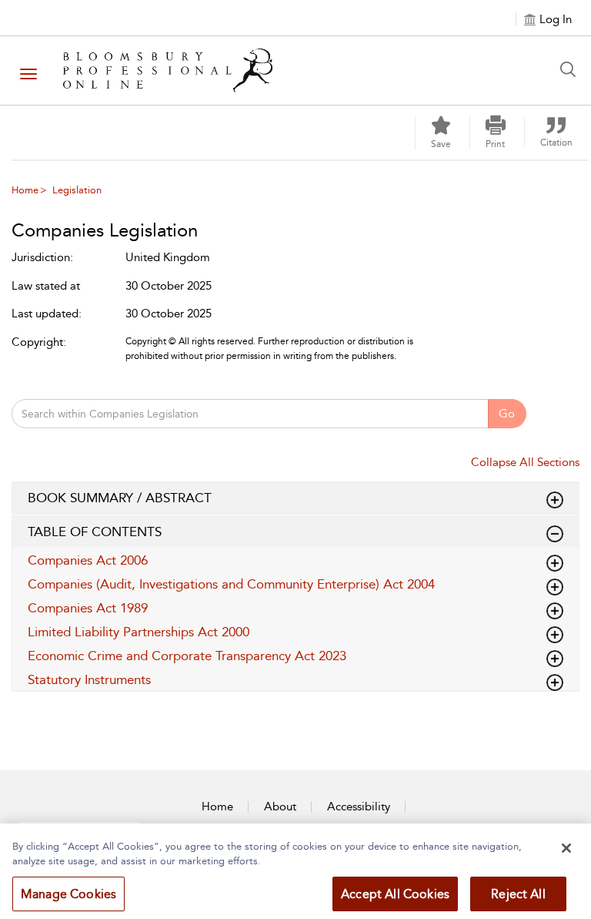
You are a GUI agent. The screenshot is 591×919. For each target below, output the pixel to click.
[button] (496, 132)
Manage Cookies (68, 894)
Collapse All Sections (525, 462)
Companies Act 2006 (88, 560)
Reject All (518, 894)
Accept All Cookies (395, 894)
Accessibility (358, 806)
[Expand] (554, 533)
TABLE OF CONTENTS (95, 531)
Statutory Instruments (89, 679)
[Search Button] (571, 69)
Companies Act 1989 (88, 607)
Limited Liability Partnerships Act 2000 (138, 631)
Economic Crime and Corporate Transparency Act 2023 (187, 655)
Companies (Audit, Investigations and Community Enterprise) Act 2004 (231, 584)
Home (25, 190)
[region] (295, 871)
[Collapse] (554, 499)
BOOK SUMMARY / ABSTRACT (120, 497)
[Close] (566, 848)
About (280, 806)
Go (507, 414)
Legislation (77, 190)
